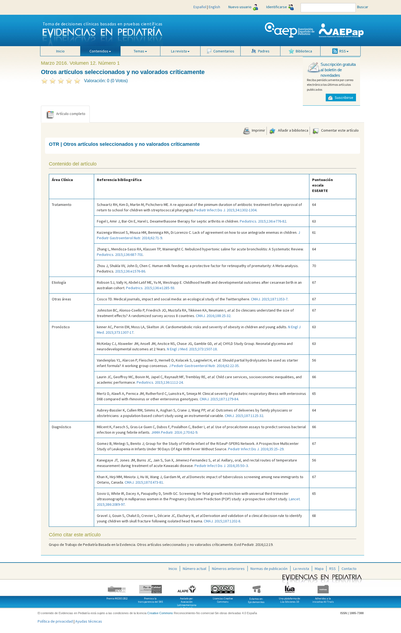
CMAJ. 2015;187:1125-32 (244, 415)
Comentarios (223, 51)
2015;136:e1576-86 (130, 271)
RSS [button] (342, 51)
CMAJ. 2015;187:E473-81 (144, 482)
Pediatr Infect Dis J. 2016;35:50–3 (221, 465)
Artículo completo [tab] (70, 113)
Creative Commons (160, 613)
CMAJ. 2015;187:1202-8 (222, 521)
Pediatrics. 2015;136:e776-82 (263, 221)
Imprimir (258, 130)
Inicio (60, 51)
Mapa (319, 568)
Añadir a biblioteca (292, 130)
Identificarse (276, 6)
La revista (301, 568)
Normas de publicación (269, 568)
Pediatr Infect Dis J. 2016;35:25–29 (255, 448)
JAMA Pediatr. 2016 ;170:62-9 (174, 432)
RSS (332, 568)
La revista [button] (179, 51)
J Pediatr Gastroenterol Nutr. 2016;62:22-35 (204, 365)
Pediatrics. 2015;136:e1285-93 (150, 287)
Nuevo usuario (240, 6)
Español (199, 6)
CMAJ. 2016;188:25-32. (213, 315)
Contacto (349, 568)
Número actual (194, 568)
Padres (264, 51)
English (214, 6)
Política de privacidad (55, 621)
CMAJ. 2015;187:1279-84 (219, 399)
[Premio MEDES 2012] (117, 587)
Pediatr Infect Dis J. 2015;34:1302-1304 (225, 210)
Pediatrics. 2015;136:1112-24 (160, 382)
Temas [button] (139, 51)
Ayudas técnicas (88, 621)
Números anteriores (228, 568)
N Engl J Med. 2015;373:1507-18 (192, 349)
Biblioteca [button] (304, 51)
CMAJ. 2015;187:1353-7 (269, 299)
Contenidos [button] (98, 51)
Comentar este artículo (339, 130)
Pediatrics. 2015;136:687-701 (120, 254)
